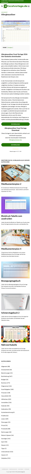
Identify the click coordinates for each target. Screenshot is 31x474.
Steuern (3, 445)
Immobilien (4, 402)
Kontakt (20, 469)
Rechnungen (5, 432)
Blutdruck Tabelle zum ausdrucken (11, 217)
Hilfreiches (4, 399)
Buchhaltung (5, 376)
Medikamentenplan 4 (11, 249)
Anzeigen (10, 47)
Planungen (4, 422)
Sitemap (27, 469)
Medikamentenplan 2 (11, 184)
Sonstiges (4, 438)
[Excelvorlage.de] (15, 6)
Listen (3, 419)
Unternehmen (5, 451)
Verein (3, 455)
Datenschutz (13, 469)
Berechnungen (5, 373)
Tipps (3, 448)
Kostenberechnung (7, 412)
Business (4, 383)
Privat (3, 425)
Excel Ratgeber (5, 389)
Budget (3, 379)
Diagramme (4, 386)
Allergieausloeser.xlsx (15, 140)
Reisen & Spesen (6, 435)
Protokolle (4, 428)
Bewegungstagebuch (10, 281)
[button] (2, 6)
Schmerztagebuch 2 (10, 313)
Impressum (5, 469)
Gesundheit (4, 12)
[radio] (13, 149)
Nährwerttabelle (9, 345)
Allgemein (4, 366)
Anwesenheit (5, 369)
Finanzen (4, 392)
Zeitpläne (4, 458)
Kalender (4, 406)
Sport (3, 442)
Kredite (3, 415)
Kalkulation (4, 409)
